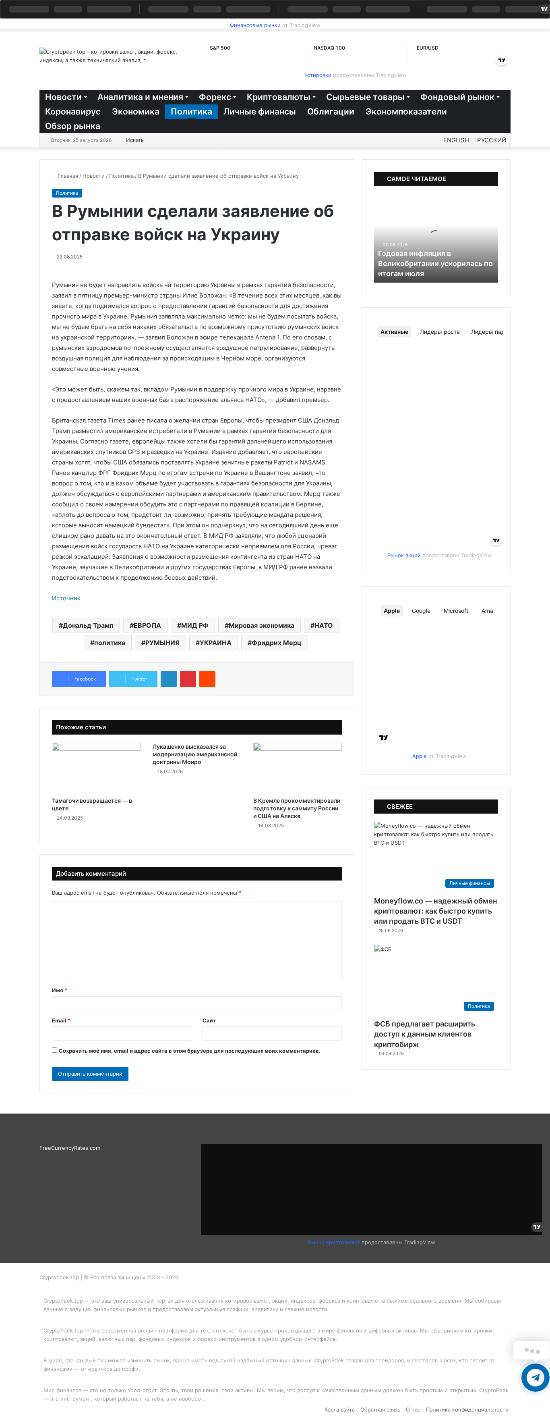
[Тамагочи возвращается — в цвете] (96, 768)
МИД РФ (195, 625)
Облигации (330, 111)
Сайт (209, 1020)
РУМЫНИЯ (162, 643)
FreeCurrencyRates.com (69, 1148)
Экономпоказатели (406, 111)
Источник (66, 598)
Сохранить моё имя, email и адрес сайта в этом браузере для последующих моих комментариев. (189, 1050)
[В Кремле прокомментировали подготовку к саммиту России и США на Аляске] (297, 768)
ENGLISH (456, 140)
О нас (413, 1409)
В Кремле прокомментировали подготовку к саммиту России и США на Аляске (296, 808)
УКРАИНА (216, 643)
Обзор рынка (72, 126)
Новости (63, 97)
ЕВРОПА (147, 625)
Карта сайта (340, 1409)
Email (61, 1020)
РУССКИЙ (491, 140)
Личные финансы (259, 111)
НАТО (323, 625)
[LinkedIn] (169, 679)
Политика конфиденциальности (467, 1409)
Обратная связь (380, 1409)
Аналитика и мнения (140, 97)
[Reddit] (207, 679)
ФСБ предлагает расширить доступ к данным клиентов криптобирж (424, 1034)
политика (109, 643)
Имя (59, 990)
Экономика (135, 111)
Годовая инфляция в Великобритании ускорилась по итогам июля (435, 263)
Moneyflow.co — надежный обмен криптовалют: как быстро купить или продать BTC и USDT (435, 911)
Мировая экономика (261, 625)
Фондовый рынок (457, 97)
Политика (191, 111)
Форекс (215, 97)
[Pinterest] (188, 679)
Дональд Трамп (88, 625)
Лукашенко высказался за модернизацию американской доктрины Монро (195, 754)
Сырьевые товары (365, 97)
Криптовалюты (278, 97)
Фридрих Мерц (277, 643)
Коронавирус (73, 111)
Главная (67, 176)
